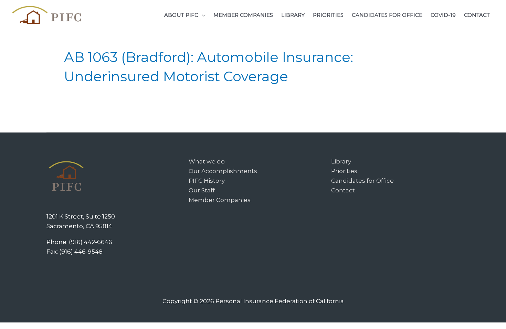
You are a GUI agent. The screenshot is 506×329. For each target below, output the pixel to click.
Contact (343, 190)
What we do (207, 161)
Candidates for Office (362, 180)
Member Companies (220, 200)
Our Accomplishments (223, 171)
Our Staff (202, 190)
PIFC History (207, 180)
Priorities (344, 171)
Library (341, 161)
